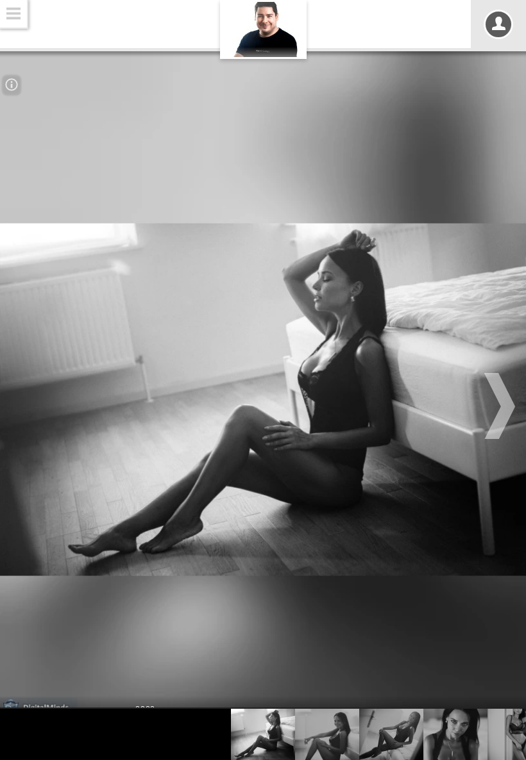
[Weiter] (502, 406)
